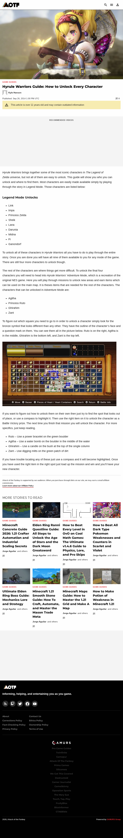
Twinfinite (61, 752)
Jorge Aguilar (9, 551)
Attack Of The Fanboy (62, 761)
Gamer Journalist (61, 782)
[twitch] (13, 704)
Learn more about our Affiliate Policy (18, 486)
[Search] (106, 5)
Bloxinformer (61, 807)
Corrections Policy (12, 720)
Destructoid (61, 778)
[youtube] (35, 704)
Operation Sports (61, 790)
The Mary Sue (61, 794)
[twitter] (20, 704)
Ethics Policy (36, 720)
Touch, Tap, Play (61, 799)
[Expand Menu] (112, 5)
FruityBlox (61, 803)
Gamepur (61, 756)
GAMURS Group (114, 819)
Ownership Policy (38, 724)
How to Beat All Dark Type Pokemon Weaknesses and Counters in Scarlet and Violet (106, 537)
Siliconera (61, 769)
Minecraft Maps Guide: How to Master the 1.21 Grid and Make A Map (76, 600)
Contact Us (35, 716)
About (5, 716)
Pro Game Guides (61, 748)
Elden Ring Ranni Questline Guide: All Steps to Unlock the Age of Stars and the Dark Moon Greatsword (46, 537)
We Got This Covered (61, 773)
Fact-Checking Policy (14, 724)
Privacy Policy (9, 729)
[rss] (5, 704)
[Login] (118, 5)
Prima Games (61, 765)
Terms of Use (36, 729)
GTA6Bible (61, 811)
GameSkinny (61, 786)
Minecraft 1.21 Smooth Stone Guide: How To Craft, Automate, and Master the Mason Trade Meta (46, 604)
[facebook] (27, 704)
